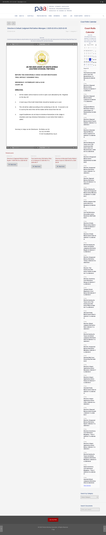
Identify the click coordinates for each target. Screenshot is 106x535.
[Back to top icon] (99, 532)
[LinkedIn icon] (102, 2)
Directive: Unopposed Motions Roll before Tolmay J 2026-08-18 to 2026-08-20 (90, 259)
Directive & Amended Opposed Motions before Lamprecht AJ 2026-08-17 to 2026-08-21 (90, 133)
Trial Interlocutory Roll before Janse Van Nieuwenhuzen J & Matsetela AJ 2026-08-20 (89, 76)
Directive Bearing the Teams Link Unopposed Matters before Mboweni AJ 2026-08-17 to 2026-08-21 (90, 192)
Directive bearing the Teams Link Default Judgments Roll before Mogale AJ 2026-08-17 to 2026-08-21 (90, 248)
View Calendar (87, 485)
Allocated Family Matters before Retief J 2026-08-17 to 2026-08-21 (90, 315)
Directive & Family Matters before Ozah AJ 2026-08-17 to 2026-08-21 (90, 236)
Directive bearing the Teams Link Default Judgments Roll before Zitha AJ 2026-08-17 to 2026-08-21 (90, 337)
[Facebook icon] (100, 2)
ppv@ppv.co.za (22, 1)
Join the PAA (5, 1)
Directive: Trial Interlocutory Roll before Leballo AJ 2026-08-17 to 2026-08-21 (90, 270)
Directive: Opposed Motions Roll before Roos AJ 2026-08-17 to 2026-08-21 (90, 181)
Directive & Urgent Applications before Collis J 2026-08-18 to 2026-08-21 (89, 401)
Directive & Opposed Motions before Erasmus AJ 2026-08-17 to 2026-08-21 (90, 87)
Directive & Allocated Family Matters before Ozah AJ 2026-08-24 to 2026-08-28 (66, 160)
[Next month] (96, 45)
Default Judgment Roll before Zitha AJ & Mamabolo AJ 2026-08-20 (90, 204)
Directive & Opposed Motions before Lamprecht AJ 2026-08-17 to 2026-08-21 (90, 98)
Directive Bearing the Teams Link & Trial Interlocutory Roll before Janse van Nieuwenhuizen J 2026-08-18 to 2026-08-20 (90, 147)
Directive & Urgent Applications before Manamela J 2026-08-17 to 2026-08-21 (90, 369)
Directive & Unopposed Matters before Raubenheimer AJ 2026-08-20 (90, 159)
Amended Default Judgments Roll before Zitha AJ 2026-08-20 (90, 481)
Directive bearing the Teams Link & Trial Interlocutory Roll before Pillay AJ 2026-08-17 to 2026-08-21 (89, 303)
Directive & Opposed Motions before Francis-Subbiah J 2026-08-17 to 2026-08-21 (90, 121)
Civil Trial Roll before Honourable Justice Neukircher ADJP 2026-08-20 (90, 215)
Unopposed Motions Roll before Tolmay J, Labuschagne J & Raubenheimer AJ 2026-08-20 (90, 110)
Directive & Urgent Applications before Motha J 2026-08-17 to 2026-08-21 (89, 446)
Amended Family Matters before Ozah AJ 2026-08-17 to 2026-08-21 (90, 390)
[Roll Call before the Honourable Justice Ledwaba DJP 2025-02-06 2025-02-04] (104, 529)
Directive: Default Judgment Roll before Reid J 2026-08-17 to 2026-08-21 (89, 326)
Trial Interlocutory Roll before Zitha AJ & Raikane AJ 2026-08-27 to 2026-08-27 (41, 160)
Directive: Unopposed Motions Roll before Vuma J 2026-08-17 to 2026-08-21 (89, 170)
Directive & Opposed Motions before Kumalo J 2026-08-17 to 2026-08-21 (90, 412)
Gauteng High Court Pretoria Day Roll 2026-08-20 (90, 359)
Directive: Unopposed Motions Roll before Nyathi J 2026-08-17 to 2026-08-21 (89, 422)
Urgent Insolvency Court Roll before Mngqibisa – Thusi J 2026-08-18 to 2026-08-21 (90, 470)
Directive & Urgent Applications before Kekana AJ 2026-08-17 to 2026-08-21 (89, 379)
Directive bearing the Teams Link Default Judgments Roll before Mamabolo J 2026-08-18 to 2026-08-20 (90, 457)
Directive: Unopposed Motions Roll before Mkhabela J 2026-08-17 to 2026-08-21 (90, 349)
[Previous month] (85, 45)
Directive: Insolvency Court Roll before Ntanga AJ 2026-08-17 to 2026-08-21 (89, 281)
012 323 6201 (14, 1)
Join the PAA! (53, 519)
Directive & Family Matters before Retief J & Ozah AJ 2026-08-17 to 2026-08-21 (90, 225)
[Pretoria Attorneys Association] (53, 8)
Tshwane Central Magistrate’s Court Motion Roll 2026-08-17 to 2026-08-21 (90, 292)
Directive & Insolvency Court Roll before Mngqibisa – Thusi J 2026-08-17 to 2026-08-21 (90, 434)
